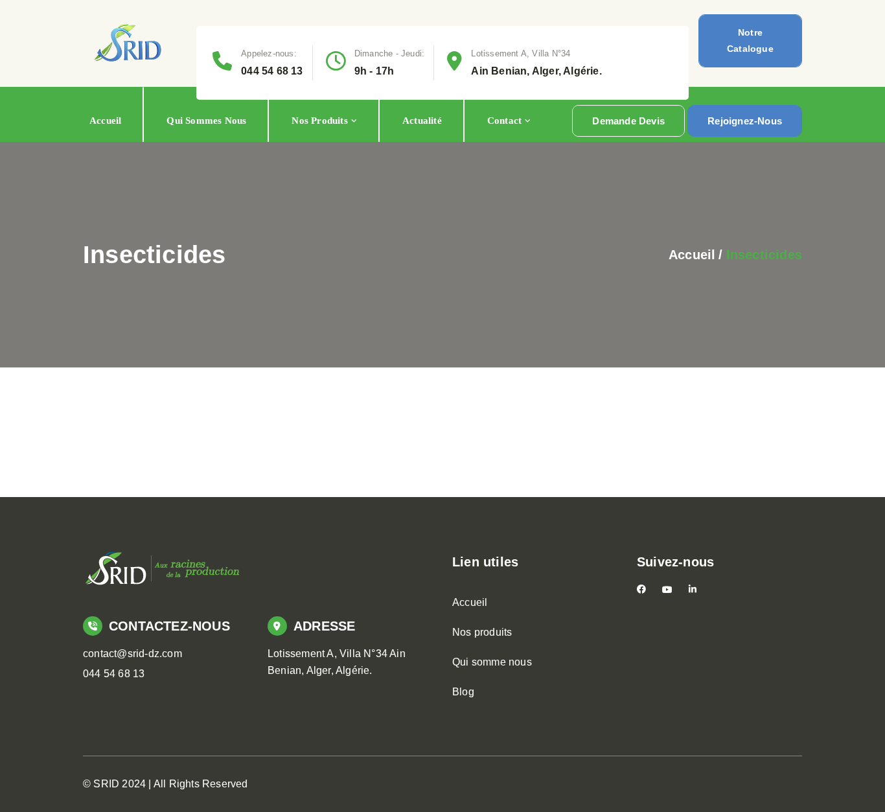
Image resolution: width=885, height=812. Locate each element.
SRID (106, 783)
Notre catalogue (750, 40)
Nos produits (482, 632)
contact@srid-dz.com (132, 653)
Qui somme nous (492, 661)
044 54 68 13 (272, 70)
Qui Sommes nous (206, 120)
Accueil (105, 120)
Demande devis (628, 120)
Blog (463, 691)
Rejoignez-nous (744, 120)
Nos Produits (319, 120)
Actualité (422, 120)
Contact (504, 120)
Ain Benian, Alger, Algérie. (536, 70)
